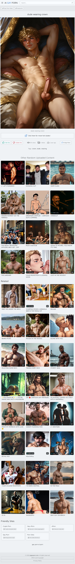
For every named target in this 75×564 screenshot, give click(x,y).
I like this (7, 142)
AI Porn (11, 2)
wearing (44, 148)
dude (38, 148)
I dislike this (18, 142)
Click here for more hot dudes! (39, 136)
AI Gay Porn (66, 142)
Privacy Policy (37, 560)
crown (34, 148)
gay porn (35, 544)
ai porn (40, 544)
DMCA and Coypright (37, 558)
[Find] (72, 3)
